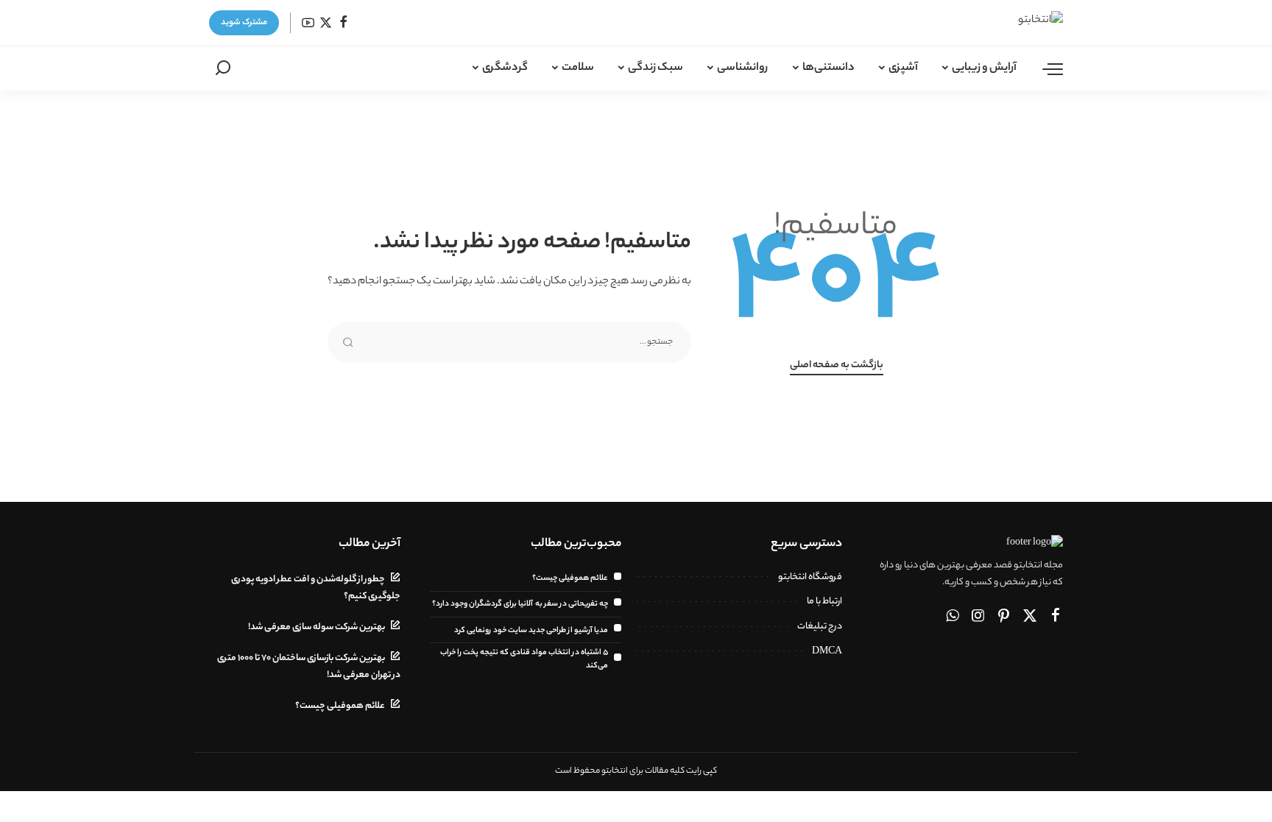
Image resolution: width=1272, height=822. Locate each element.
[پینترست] (1004, 617)
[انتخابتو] (1016, 23)
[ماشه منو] (1045, 68)
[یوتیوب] (308, 23)
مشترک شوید (244, 22)
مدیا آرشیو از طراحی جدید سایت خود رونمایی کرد (531, 630)
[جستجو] (223, 68)
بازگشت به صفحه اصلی (836, 366)
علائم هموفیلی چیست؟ (570, 578)
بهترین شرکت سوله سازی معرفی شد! (316, 627)
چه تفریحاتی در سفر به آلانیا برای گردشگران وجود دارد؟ (520, 604)
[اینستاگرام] (978, 617)
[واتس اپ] (952, 617)
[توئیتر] (325, 23)
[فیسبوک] (343, 23)
